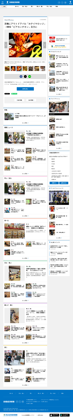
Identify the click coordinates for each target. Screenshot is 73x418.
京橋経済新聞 (12, 2)
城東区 (53, 161)
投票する (54, 183)
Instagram (65, 2)
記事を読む (25, 89)
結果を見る (63, 183)
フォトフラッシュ (9, 20)
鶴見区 (53, 168)
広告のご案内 (30, 403)
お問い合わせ (45, 401)
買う (32, 6)
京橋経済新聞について (31, 399)
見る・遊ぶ (24, 6)
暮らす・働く (40, 6)
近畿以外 (53, 179)
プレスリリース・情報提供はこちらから (50, 399)
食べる (17, 6)
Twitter (62, 2)
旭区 (52, 166)
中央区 (53, 164)
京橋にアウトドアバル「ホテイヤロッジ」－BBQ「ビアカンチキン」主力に (20, 62)
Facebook (59, 2)
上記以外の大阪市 (56, 171)
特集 (57, 6)
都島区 (53, 159)
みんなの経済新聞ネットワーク (10, 415)
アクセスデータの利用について (33, 401)
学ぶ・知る (49, 6)
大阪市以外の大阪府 (56, 173)
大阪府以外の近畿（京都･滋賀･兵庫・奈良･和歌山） (60, 176)
